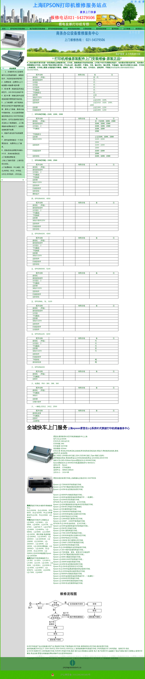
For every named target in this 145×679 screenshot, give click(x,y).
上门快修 (126, 29)
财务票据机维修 (74, 29)
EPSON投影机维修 (55, 29)
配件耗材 (115, 29)
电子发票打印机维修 (37, 29)
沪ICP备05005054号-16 (72, 668)
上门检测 (10, 123)
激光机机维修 (101, 29)
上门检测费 (8, 102)
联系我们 (139, 29)
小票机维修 (87, 29)
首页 (4, 29)
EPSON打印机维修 (17, 29)
